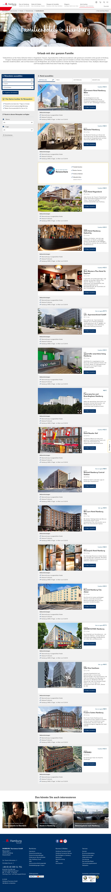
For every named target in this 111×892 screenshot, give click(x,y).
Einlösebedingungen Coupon (36, 865)
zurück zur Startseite (28, 841)
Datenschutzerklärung (35, 853)
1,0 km (87, 132)
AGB (30, 861)
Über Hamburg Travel (35, 859)
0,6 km (87, 715)
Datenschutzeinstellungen (36, 855)
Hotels (21, 11)
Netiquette (85, 865)
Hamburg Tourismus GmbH (63, 851)
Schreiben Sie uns (7, 863)
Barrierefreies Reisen (103, 11)
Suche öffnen (104, 2)
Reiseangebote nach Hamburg (91, 815)
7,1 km (87, 317)
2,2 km (87, 594)
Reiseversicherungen (87, 855)
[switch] (91, 880)
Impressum (32, 851)
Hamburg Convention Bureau (64, 853)
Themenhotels (29, 11)
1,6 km (87, 235)
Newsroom (59, 857)
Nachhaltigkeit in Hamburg (63, 855)
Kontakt (106, 6)
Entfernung (78, 80)
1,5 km (87, 275)
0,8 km (87, 435)
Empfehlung (43, 80)
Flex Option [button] (109, 447)
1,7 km (87, 516)
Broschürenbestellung (88, 853)
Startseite (5, 11)
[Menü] (95, 877)
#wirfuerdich (59, 863)
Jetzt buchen (13, 11)
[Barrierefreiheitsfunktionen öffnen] (96, 2)
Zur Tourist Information (9, 860)
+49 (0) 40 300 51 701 (12, 867)
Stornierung (85, 859)
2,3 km (87, 553)
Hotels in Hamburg (55, 815)
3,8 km (87, 95)
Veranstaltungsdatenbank (89, 863)
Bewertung (96, 80)
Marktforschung (60, 859)
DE (107, 2)
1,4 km (87, 631)
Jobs (57, 861)
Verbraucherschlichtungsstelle (37, 863)
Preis (58, 80)
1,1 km (87, 670)
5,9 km (87, 194)
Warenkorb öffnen (100, 2)
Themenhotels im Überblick (20, 815)
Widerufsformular (87, 857)
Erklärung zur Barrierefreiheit (37, 857)
